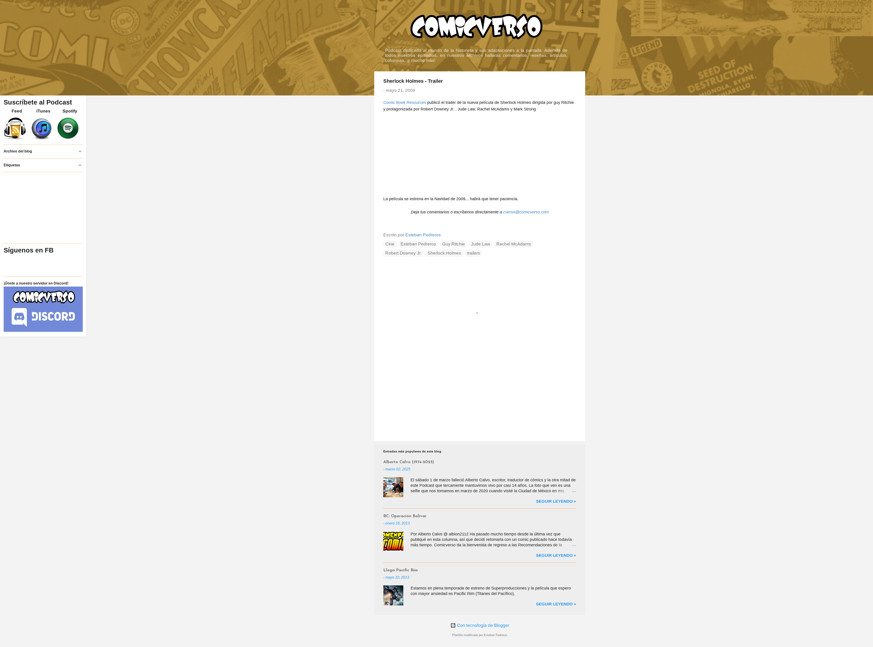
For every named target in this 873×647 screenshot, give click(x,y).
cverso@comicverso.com (526, 212)
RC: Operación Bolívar (404, 516)
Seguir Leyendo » (556, 501)
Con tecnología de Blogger (482, 625)
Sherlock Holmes (444, 253)
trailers (473, 253)
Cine (389, 244)
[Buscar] (582, 12)
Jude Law (480, 244)
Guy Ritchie (453, 244)
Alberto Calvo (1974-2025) (408, 462)
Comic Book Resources (404, 102)
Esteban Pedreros (418, 244)
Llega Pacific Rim (400, 570)
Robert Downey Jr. (403, 253)
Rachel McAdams (513, 244)
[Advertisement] (479, 398)
